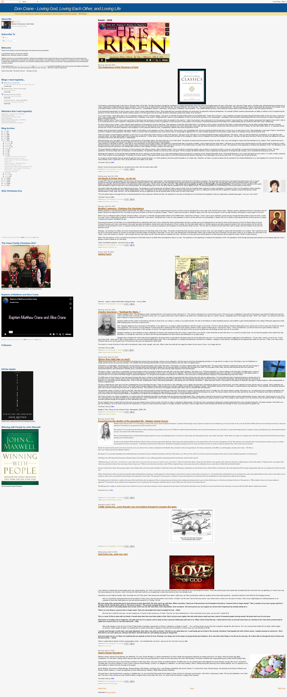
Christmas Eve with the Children (11, 237)
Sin (114, 201)
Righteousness (118, 352)
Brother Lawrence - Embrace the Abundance (121, 208)
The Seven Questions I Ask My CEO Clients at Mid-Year (19, 84)
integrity (104, 352)
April (6, 155)
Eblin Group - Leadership (12, 82)
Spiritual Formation (114, 171)
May (6, 153)
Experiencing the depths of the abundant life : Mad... (18, 166)
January (7, 176)
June (6, 151)
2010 (5, 181)
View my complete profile (19, 26)
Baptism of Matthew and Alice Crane (12, 339)
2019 (5, 131)
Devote (104, 171)
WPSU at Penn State (7, 115)
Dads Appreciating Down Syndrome (12, 122)
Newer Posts (102, 688)
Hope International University (23, 66)
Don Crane (17, 22)
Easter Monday (110, 683)
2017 (5, 133)
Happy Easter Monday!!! (110, 652)
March (7, 173)
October (7, 145)
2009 (5, 183)
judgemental (110, 352)
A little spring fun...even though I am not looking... (17, 168)
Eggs (116, 683)
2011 (5, 180)
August (7, 148)
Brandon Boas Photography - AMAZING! (13, 120)
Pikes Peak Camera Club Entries (13, 96)
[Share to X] (129, 169)
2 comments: (119, 350)
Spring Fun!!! (105, 254)
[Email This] (125, 169)
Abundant (104, 247)
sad (110, 645)
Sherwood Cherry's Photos (12, 94)
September (8, 146)
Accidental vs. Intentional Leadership (14, 102)
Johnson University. (41, 66)
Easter (103, 683)
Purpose (113, 414)
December (8, 141)
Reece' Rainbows (6, 118)
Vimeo (37, 237)
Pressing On (111, 247)
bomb (103, 201)
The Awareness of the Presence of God (118, 67)
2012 (5, 178)
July (6, 150)
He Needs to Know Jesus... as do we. (117, 178)
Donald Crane (28, 237)
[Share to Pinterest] (133, 169)
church (104, 414)
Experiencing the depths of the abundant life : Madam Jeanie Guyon (133, 421)
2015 (5, 136)
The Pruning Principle (9, 90)
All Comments (8, 41)
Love (107, 645)
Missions (108, 414)
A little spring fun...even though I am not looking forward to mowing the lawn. (137, 506)
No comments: (120, 169)
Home (192, 688)
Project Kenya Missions (8, 121)
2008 (5, 185)
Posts (6, 37)
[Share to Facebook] (131, 169)
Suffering (119, 499)
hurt (111, 201)
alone (103, 645)
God (108, 171)
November (8, 143)
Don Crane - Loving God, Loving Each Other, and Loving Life (67, 8)
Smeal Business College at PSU (11, 117)
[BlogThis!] (127, 169)
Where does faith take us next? (114, 359)
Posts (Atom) (111, 692)
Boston (108, 201)
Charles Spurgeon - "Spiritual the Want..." (119, 312)
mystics (104, 499)
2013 (5, 140)
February (7, 174)
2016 (5, 134)
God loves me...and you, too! (113, 554)
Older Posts (282, 688)
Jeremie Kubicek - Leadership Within (15, 100)
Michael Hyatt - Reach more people (15, 88)
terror (116, 201)
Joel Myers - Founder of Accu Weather (13, 114)
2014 (5, 138)
